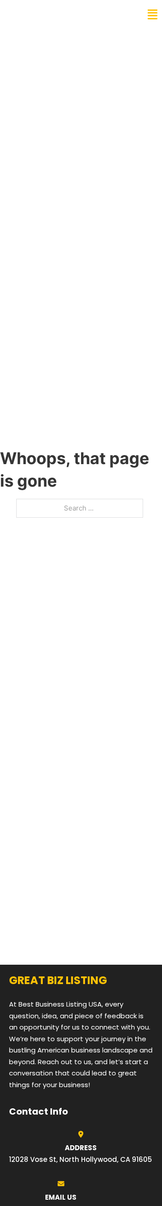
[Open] (153, 14)
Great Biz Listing (46, 14)
